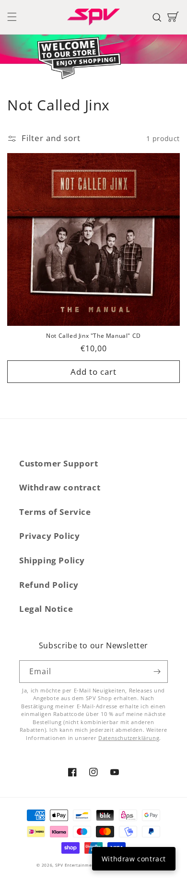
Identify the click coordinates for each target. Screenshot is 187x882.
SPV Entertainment (75, 865)
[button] (12, 16)
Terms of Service (55, 511)
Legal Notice (46, 608)
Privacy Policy (49, 535)
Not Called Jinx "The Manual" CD (93, 336)
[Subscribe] (156, 671)
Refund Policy (49, 584)
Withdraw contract (59, 487)
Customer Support (58, 463)
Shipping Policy (52, 560)
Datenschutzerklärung (128, 737)
